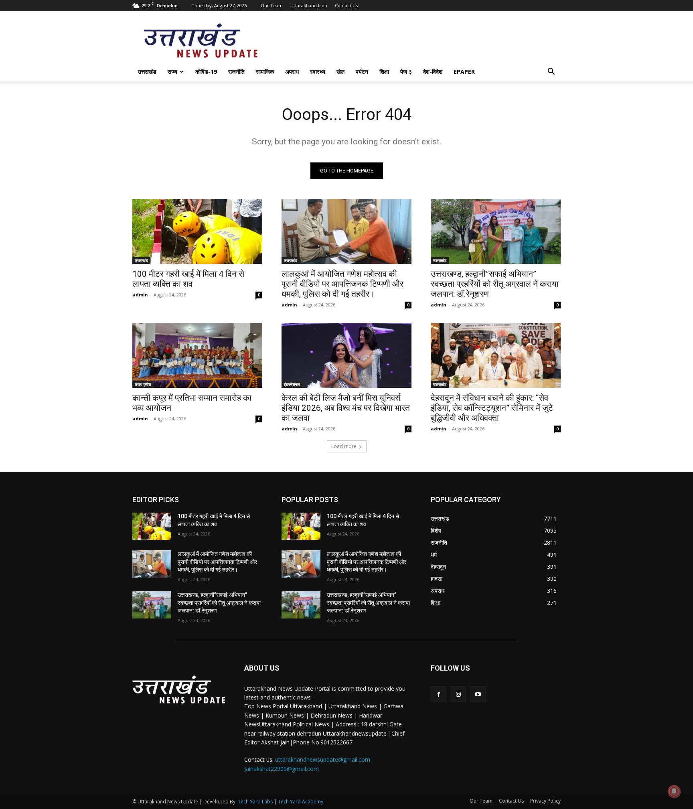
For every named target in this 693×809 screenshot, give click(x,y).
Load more (344, 446)
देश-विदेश (432, 71)
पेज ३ (406, 71)
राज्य (172, 71)
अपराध (292, 71)
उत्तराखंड (147, 71)
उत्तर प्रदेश (143, 384)
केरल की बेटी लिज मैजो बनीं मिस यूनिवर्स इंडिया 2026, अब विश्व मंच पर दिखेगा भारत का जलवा (346, 408)
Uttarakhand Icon (308, 5)
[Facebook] (438, 694)
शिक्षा (384, 71)
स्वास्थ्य (317, 71)
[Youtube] (478, 694)
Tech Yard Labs (255, 801)
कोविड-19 (206, 71)
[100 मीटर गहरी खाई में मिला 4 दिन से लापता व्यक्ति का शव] (197, 231)
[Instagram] (458, 694)
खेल (340, 71)
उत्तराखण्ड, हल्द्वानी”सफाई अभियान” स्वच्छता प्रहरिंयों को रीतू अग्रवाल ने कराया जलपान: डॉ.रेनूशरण (495, 284)
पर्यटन (362, 71)
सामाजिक (265, 71)
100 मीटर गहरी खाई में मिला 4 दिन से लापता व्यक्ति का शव (188, 279)
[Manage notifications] (674, 791)
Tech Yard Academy (300, 801)
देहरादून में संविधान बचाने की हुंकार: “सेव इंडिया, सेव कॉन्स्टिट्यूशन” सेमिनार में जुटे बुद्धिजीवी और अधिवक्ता (492, 408)
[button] (551, 72)
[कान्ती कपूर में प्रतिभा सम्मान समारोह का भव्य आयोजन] (197, 355)
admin (140, 295)
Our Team (272, 5)
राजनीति (236, 71)
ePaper (464, 71)
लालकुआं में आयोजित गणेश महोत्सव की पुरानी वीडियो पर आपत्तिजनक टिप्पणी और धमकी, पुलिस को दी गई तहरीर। (342, 284)
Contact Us (346, 5)
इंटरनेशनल (292, 384)
